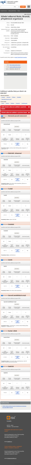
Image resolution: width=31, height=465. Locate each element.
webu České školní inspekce (21, 57)
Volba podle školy (12, 10)
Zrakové (3, 97)
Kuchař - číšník (12, 331)
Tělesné (13, 97)
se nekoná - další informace (17, 144)
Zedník (10, 260)
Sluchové (8, 97)
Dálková (12, 103)
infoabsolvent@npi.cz (11, 458)
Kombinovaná (24, 103)
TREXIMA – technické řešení (13, 426)
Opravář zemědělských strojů (17, 295)
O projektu (9, 421)
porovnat (17, 126)
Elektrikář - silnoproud (14, 153)
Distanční (18, 103)
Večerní (7, 103)
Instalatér (11, 224)
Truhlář (10, 189)
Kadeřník (11, 366)
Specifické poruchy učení (6, 99)
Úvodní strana (4, 10)
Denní (3, 103)
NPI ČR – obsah (10, 425)
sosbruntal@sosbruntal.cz (15, 67)
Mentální (19, 97)
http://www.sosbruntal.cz (15, 65)
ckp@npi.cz (9, 441)
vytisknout (28, 14)
